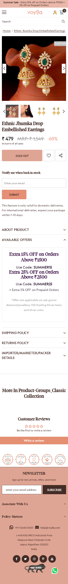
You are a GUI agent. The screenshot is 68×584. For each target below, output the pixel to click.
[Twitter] (25, 559)
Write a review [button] (34, 440)
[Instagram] (34, 559)
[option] (34, 4)
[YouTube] (52, 559)
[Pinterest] (43, 559)
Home (7, 31)
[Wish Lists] (48, 155)
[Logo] (35, 12)
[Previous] (4, 68)
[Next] (64, 68)
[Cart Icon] (61, 12)
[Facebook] (16, 559)
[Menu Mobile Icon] (4, 12)
